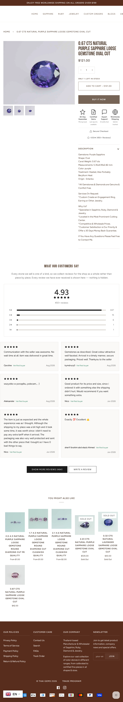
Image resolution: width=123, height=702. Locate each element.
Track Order (39, 656)
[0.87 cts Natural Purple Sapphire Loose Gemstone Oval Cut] (15, 575)
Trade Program (71, 681)
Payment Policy (10, 651)
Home (6, 31)
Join (112, 656)
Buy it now (99, 99)
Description (85, 148)
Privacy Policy (10, 640)
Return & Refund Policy (14, 661)
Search (36, 645)
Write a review (82, 469)
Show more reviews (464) (47, 469)
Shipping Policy (10, 656)
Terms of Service (11, 645)
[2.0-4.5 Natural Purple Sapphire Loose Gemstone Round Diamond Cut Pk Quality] (15, 522)
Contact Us (38, 640)
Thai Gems (45, 681)
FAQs (36, 651)
